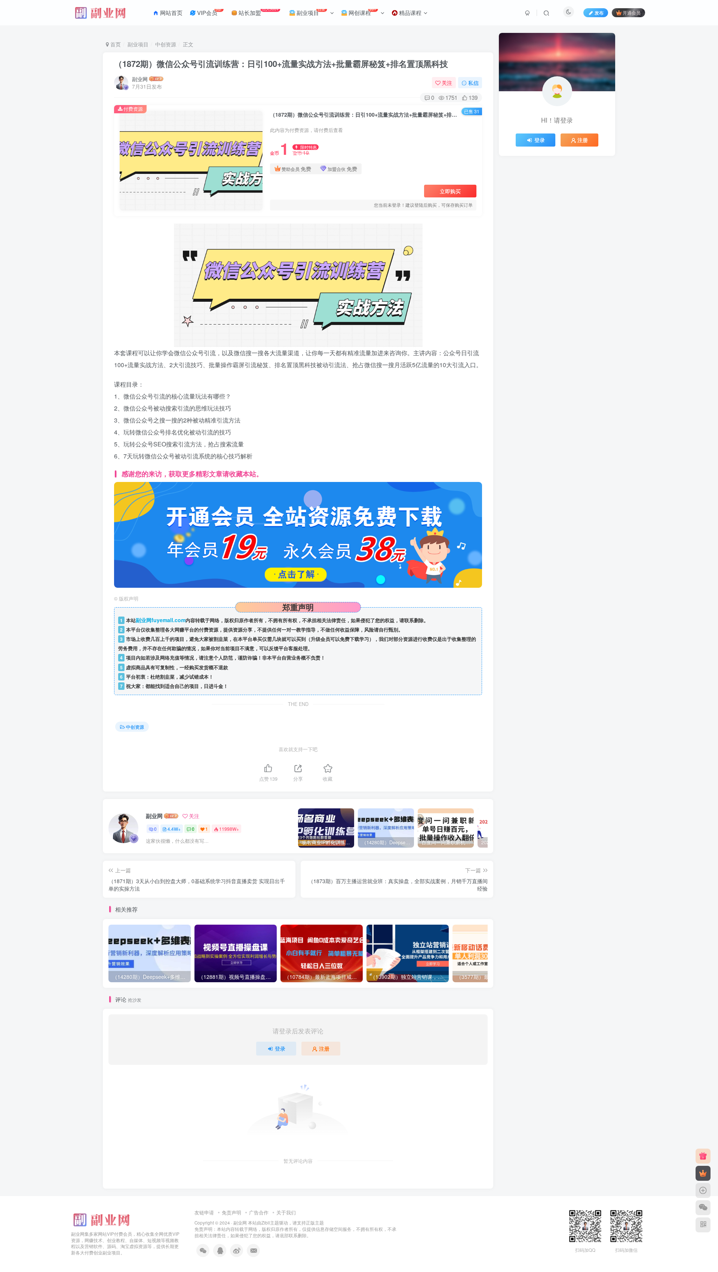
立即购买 (450, 191)
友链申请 (204, 1212)
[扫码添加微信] (703, 1207)
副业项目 (138, 44)
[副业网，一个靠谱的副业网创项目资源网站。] (101, 1218)
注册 (324, 1048)
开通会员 (632, 12)
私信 (473, 82)
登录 (280, 1048)
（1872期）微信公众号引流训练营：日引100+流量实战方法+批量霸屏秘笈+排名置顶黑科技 (281, 64)
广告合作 (259, 1212)
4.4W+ (174, 829)
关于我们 (286, 1212)
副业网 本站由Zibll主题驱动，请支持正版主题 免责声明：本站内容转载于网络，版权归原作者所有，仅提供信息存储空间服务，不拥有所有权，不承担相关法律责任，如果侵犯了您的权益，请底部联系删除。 (295, 1229)
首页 (115, 44)
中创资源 (165, 44)
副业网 (140, 79)
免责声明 (231, 1212)
